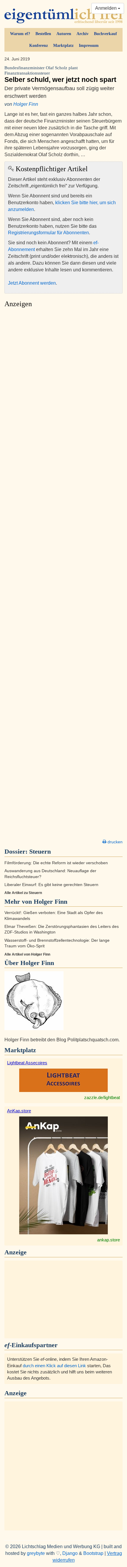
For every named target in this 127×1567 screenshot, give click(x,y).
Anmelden (106, 8)
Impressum (89, 45)
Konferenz (38, 45)
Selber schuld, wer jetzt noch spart (60, 74)
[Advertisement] (63, 575)
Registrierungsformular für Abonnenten (48, 232)
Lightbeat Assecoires (27, 1062)
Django (70, 1553)
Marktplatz (63, 45)
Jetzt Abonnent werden (32, 283)
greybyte (36, 1553)
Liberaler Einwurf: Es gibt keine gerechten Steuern (51, 885)
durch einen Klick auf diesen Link (54, 1365)
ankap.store (108, 1239)
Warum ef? (20, 34)
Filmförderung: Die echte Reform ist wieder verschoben (56, 863)
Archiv (82, 34)
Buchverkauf (105, 34)
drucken (114, 841)
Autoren (63, 34)
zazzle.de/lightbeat (102, 1097)
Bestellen (43, 34)
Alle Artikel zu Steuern (23, 893)
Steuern (40, 851)
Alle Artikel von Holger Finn (27, 954)
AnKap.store (19, 1110)
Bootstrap (93, 1553)
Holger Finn (25, 104)
